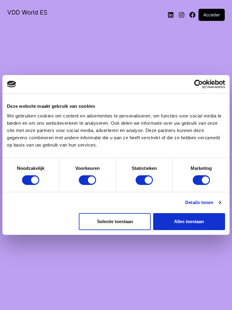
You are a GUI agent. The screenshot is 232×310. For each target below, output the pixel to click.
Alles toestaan (189, 221)
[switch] (87, 180)
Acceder (211, 14)
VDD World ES (27, 12)
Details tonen (199, 202)
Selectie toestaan (115, 221)
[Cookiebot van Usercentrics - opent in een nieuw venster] (198, 84)
